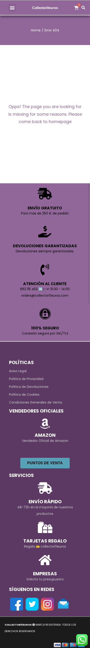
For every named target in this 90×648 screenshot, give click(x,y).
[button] (12, 8)
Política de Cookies (24, 394)
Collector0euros (45, 8)
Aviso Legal (18, 371)
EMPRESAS (45, 573)
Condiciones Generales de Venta (35, 402)
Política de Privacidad (26, 379)
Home (36, 30)
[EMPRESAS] (45, 560)
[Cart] (76, 8)
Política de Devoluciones (28, 386)
